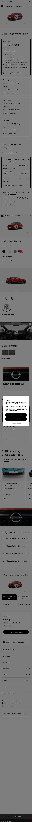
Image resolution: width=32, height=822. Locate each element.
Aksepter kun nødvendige (16, 419)
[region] (16, 411)
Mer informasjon (12, 410)
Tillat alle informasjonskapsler (16, 415)
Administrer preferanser (16, 423)
